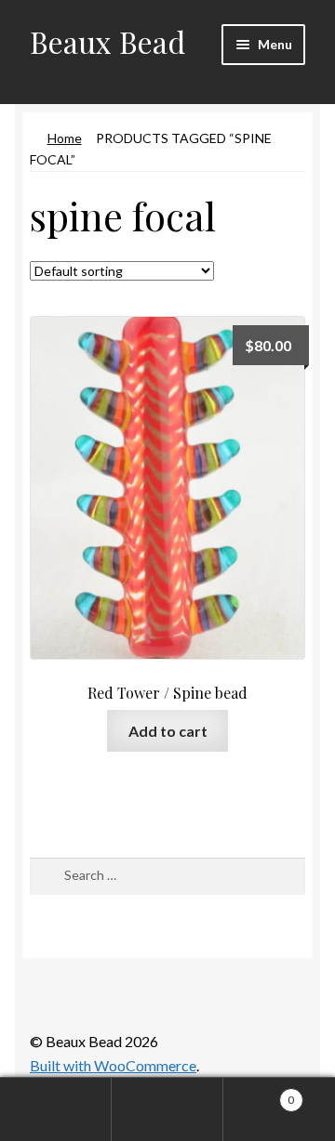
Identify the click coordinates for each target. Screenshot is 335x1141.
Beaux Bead (107, 41)
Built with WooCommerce (113, 1065)
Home (64, 138)
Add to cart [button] (168, 731)
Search (167, 1109)
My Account (56, 1109)
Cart (258, 1094)
